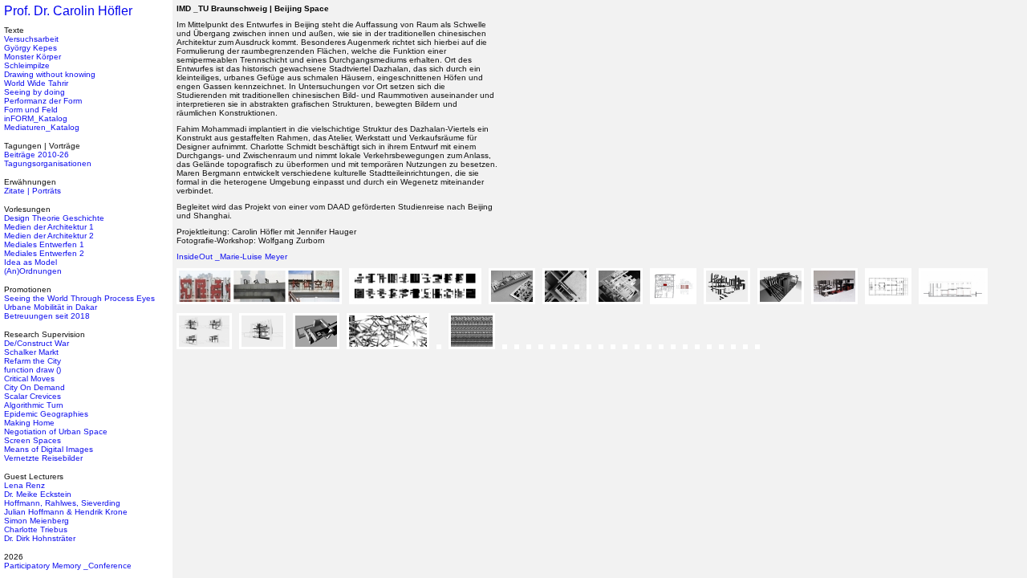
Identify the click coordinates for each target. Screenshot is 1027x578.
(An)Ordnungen (33, 271)
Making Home (29, 422)
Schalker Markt (31, 352)
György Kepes (30, 47)
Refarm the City (32, 360)
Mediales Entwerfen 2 (44, 253)
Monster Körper (32, 56)
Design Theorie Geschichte (54, 218)
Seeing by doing (34, 92)
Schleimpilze (27, 65)
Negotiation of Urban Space (56, 431)
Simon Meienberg (36, 520)
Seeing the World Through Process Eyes (79, 298)
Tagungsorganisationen (47, 163)
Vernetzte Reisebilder (43, 458)
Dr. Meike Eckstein (37, 494)
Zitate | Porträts (32, 190)
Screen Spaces (32, 440)
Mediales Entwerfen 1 (44, 244)
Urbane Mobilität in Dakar (50, 307)
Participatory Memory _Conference (68, 565)
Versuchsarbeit (31, 39)
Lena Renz (24, 485)
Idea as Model (30, 262)
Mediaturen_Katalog (41, 127)
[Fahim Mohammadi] (514, 308)
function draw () (32, 369)
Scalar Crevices (32, 396)
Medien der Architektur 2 (49, 235)
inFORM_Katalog (35, 118)
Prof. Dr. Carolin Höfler (68, 11)
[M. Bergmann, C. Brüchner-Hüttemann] (663, 353)
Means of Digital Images (48, 449)
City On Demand (34, 387)
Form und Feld (31, 109)
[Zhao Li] (507, 353)
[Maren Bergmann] (675, 353)
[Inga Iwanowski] (417, 308)
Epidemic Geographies (46, 413)
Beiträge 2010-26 (36, 154)
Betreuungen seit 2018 (47, 315)
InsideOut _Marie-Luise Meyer (232, 256)
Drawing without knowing (49, 74)
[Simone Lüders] (391, 353)
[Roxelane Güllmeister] (519, 353)
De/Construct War (36, 343)
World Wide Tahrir (36, 83)
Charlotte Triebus (35, 529)
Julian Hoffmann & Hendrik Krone (66, 511)
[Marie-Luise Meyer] (318, 353)
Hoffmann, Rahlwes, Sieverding (62, 503)
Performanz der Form (43, 100)
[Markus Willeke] (262, 308)
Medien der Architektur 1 (49, 226)
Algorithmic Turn (33, 405)
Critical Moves (29, 378)
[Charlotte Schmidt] (543, 353)
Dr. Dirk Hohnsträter (39, 538)
